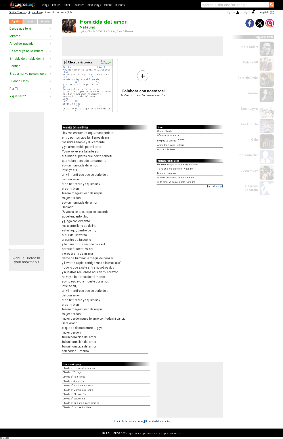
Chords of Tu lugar (72, 372)
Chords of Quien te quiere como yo (81, 403)
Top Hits (16, 21)
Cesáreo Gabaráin (251, 188)
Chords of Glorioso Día (74, 394)
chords (56, 5)
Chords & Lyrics (80, 62)
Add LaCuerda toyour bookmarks (26, 260)
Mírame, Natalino (166, 173)
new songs (94, 5)
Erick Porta (249, 124)
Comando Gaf (247, 155)
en (160, 433)
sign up (231, 12)
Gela (254, 139)
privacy (147, 433)
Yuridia (252, 93)
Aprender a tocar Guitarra (170, 145)
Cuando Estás (19, 81)
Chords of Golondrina (74, 398)
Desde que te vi (20, 28)
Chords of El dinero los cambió (79, 368)
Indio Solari (249, 47)
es (155, 433)
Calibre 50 (250, 62)
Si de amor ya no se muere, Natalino (176, 182)
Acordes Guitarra (166, 149)
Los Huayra (249, 109)
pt (165, 433)
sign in (247, 12)
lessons (120, 5)
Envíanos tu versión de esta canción (142, 83)
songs (45, 5)
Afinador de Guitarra (168, 135)
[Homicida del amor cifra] (157, 421)
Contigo (15, 66)
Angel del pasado (22, 43)
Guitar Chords (17, 12)
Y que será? (18, 96)
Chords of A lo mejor (73, 381)
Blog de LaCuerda (171, 140)
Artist (30, 21)
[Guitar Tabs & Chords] (23, 7)
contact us (175, 433)
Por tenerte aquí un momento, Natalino (177, 164)
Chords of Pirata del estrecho (78, 385)
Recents (45, 21)
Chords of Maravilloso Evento (78, 390)
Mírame (15, 36)
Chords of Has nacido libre (77, 407)
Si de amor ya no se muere (28, 73)
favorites (78, 5)
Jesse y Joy (249, 170)
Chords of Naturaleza (74, 376)
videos (108, 5)
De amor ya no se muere (27, 51)
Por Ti (14, 88)
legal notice (134, 433)
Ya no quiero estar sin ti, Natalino (175, 168)
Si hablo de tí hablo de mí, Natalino (175, 177)
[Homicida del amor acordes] (128, 421)
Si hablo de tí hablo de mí (27, 58)
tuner (67, 5)
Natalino (37, 12)
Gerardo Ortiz (247, 78)
